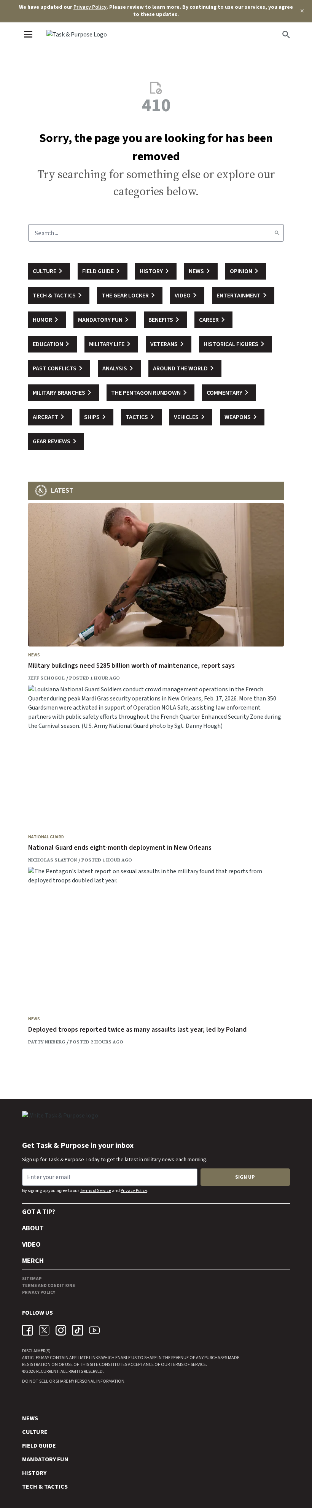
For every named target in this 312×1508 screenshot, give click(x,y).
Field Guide (39, 1446)
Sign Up (245, 1177)
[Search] (277, 233)
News (34, 655)
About (33, 1228)
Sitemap (31, 1279)
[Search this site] (286, 34)
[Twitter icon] (44, 1330)
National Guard (46, 837)
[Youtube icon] (94, 1330)
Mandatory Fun (45, 1459)
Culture (35, 1432)
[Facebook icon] (27, 1330)
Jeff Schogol (46, 678)
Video (31, 1244)
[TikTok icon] (77, 1330)
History (34, 1473)
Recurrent (47, 1371)
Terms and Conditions (48, 1285)
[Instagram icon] (61, 1330)
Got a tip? (38, 1212)
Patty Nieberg (46, 1042)
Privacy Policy (90, 7)
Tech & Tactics (45, 1487)
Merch (33, 1261)
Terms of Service (95, 1190)
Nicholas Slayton (52, 860)
